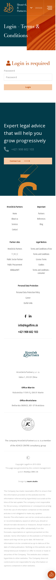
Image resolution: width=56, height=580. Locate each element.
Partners (41, 213)
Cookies (41, 264)
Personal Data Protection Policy (28, 292)
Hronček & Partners (15, 248)
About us (15, 218)
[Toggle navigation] (48, 8)
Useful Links (28, 303)
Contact (15, 229)
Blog (41, 224)
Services (15, 224)
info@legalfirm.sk (28, 325)
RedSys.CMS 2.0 (31, 472)
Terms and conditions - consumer (41, 271)
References (41, 218)
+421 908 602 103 (22, 149)
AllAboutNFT (14, 269)
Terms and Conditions (41, 254)
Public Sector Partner (15, 259)
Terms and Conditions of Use (41, 248)
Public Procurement (14, 264)
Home (15, 213)
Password (9, 70)
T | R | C (15, 254)
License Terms (41, 259)
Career (28, 297)
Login (28, 87)
